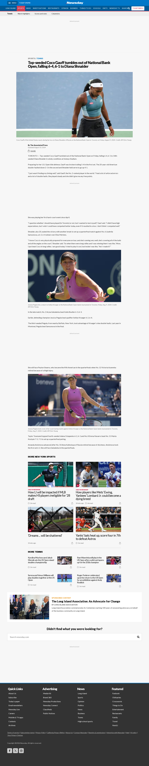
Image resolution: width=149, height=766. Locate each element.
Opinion (64, 8)
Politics (81, 705)
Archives (11, 725)
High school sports (85, 721)
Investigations (39, 8)
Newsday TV (115, 8)
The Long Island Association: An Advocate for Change (86, 601)
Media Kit (47, 693)
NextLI (115, 725)
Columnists (56, 14)
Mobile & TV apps (15, 717)
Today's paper (14, 701)
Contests (12, 721)
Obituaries (116, 697)
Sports (21, 8)
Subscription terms (27, 733)
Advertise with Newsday (116, 733)
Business (74, 8)
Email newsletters (15, 705)
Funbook (116, 693)
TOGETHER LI (137, 8)
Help (127, 733)
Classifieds (47, 709)
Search (125, 8)
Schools (97, 8)
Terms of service (13, 733)
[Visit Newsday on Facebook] (9, 750)
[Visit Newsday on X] (15, 750)
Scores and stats (41, 14)
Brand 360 (47, 697)
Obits (105, 8)
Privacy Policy (41, 733)
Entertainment (118, 709)
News (28, 8)
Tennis (9, 14)
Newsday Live (14, 709)
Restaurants (53, 8)
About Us (12, 693)
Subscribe (12, 697)
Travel (114, 721)
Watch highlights (24, 14)
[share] (72, 503)
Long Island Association (66, 605)
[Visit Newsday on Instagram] (21, 750)
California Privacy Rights (55, 733)
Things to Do (85, 8)
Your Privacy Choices (15, 735)
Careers (11, 713)
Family (115, 717)
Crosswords (117, 701)
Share (33, 151)
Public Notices (49, 713)
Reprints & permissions (96, 733)
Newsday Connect (50, 705)
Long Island (11, 8)
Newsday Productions (52, 701)
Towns (80, 717)
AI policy (133, 733)
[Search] (138, 637)
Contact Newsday (80, 733)
